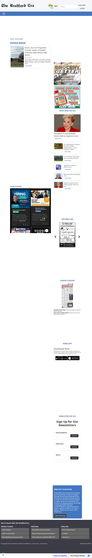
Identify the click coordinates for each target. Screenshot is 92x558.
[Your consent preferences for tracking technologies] (3, 555)
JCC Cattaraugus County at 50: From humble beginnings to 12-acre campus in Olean (72, 147)
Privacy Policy (44, 543)
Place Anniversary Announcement (43, 533)
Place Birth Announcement (41, 530)
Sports (58, 455)
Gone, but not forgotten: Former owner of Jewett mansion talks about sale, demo (36, 51)
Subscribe (82, 5)
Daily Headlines (61, 433)
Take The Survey (60, 515)
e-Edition (65, 533)
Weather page (53, 6)
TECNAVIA (88, 543)
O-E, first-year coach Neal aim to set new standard (71, 157)
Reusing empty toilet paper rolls (72, 175)
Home (12, 39)
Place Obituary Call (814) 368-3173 (43, 537)
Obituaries (59, 444)
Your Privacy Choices (77, 556)
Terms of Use (35, 543)
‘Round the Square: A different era (70, 166)
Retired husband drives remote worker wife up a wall (71, 184)
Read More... (29, 65)
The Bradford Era (14, 543)
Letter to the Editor (8, 533)
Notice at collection (60, 556)
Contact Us (65, 537)
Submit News (6, 530)
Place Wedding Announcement (12, 537)
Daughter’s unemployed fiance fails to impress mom (66, 134)
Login (82, 8)
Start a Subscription (68, 530)
